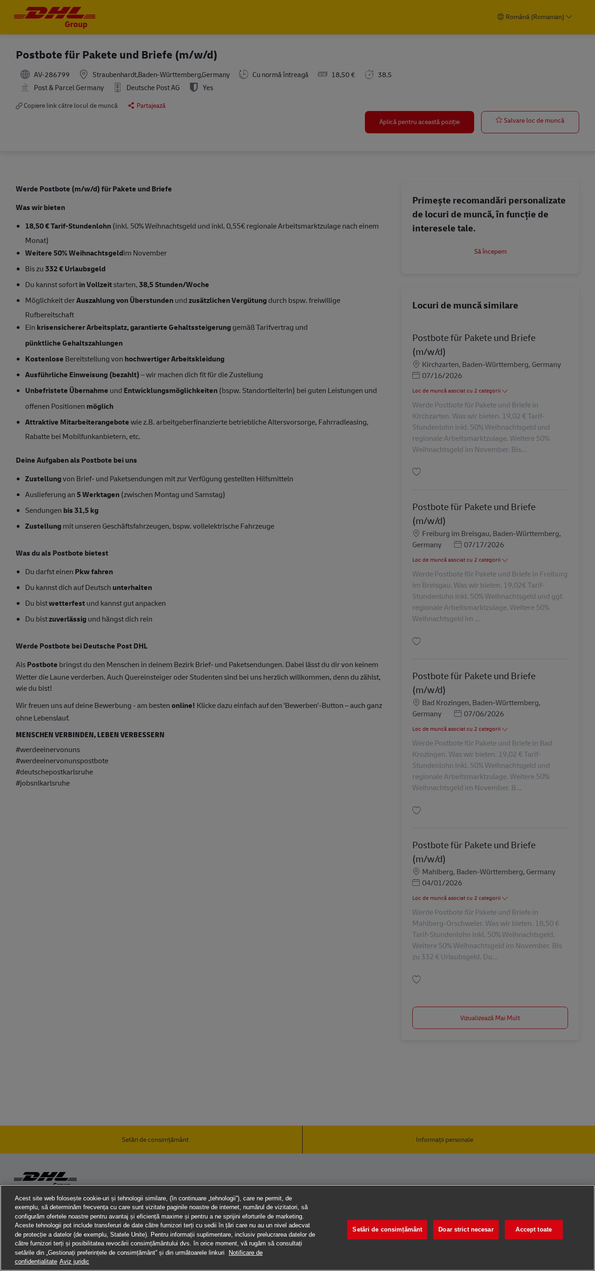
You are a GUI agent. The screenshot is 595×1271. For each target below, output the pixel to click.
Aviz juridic (74, 1261)
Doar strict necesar (465, 1229)
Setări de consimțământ (387, 1229)
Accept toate (534, 1229)
